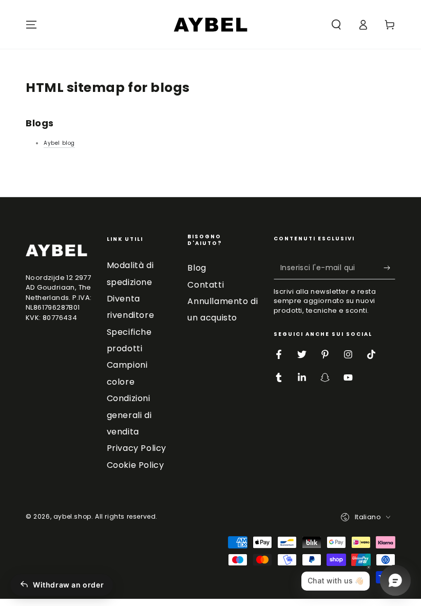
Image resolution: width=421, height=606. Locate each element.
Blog (196, 268)
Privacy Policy (136, 448)
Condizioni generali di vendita (129, 415)
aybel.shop (72, 516)
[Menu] (31, 24)
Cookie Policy (135, 465)
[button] (336, 24)
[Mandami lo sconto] (389, 267)
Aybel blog (59, 143)
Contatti (205, 285)
